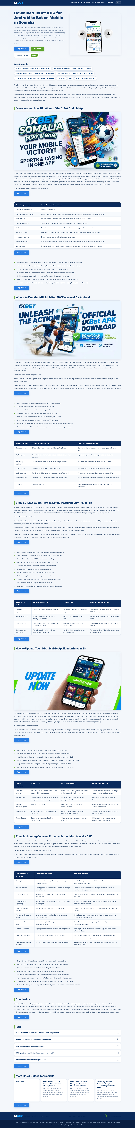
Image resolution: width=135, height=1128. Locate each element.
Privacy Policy (65, 1125)
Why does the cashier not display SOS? (31, 1060)
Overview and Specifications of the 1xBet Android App (33, 68)
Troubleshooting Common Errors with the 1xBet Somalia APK (35, 78)
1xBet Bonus (74, 2)
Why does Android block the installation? (31, 1046)
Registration (21, 49)
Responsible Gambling (77, 1125)
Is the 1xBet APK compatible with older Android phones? (37, 1033)
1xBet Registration (98, 2)
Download (37, 49)
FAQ (70, 78)
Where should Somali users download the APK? (34, 1039)
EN (117, 3)
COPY (34, 55)
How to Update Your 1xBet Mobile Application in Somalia (75, 73)
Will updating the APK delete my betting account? (35, 1053)
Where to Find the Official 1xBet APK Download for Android (72, 68)
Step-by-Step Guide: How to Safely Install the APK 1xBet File (35, 73)
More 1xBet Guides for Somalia (85, 78)
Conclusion (61, 78)
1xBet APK (110, 2)
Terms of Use (55, 1125)
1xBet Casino (85, 2)
